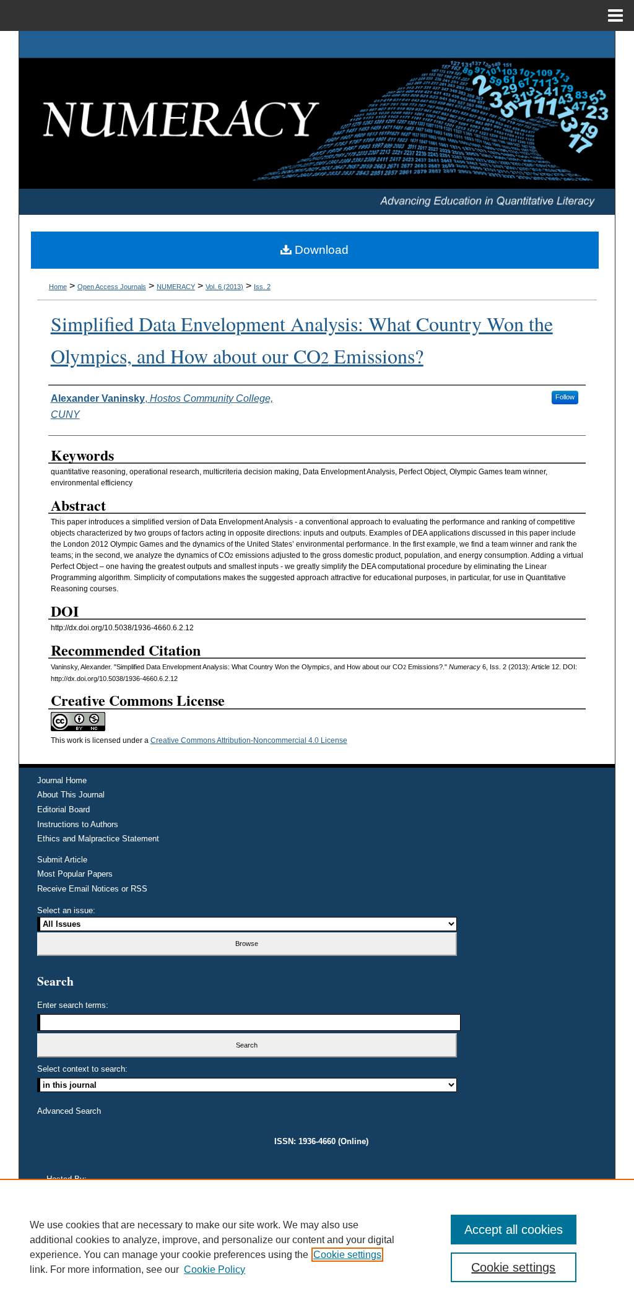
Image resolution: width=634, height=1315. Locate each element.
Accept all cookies (513, 1229)
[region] (317, 1247)
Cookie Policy (214, 1269)
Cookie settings (347, 1254)
